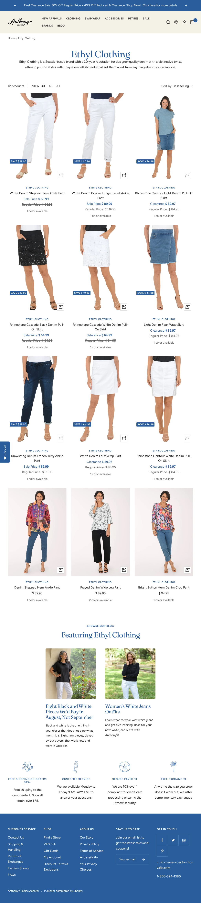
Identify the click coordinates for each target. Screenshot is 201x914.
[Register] (143, 859)
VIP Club (50, 844)
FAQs (12, 875)
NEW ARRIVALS (52, 18)
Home (12, 38)
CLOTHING (73, 18)
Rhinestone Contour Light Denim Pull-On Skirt (164, 195)
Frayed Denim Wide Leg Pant (100, 587)
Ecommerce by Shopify (68, 891)
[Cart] (192, 22)
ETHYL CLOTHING (37, 187)
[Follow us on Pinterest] (162, 851)
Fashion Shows (18, 868)
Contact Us (16, 837)
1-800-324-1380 (169, 876)
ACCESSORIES (114, 18)
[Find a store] (176, 22)
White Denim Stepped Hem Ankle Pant (37, 193)
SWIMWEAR (92, 18)
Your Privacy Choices (88, 866)
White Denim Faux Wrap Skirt (100, 456)
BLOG (61, 25)
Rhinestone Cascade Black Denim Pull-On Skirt (37, 327)
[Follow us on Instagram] (183, 840)
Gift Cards (51, 851)
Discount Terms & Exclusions (56, 866)
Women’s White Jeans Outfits (128, 708)
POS (47, 891)
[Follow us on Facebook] (162, 840)
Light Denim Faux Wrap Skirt (164, 324)
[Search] (168, 22)
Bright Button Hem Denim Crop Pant (163, 587)
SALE (146, 18)
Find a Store (52, 837)
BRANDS (47, 25)
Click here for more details (160, 5)
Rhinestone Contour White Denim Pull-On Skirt (163, 458)
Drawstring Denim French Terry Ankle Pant (37, 458)
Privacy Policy (89, 844)
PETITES (133, 18)
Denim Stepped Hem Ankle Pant (37, 587)
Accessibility (89, 857)
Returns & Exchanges (15, 858)
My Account (52, 857)
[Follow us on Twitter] (173, 840)
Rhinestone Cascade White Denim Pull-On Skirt (100, 327)
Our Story (86, 837)
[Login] (184, 22)
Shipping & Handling (15, 846)
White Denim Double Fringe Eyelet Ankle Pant (100, 195)
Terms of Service (91, 851)
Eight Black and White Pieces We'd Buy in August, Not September (69, 711)
